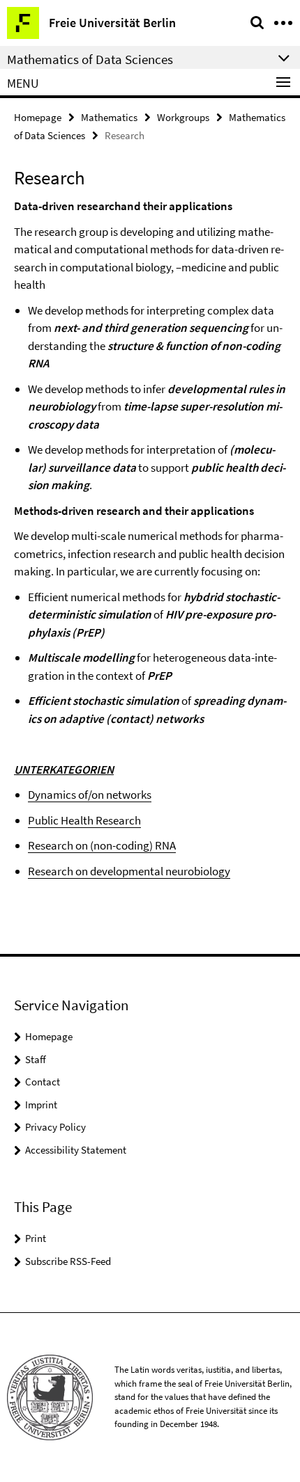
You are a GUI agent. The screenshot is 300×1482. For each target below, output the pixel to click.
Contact (42, 1081)
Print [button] (35, 1238)
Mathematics (109, 117)
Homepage (37, 117)
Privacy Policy (55, 1126)
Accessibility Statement (75, 1149)
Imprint (41, 1104)
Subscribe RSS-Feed (68, 1261)
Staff (35, 1059)
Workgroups (183, 117)
